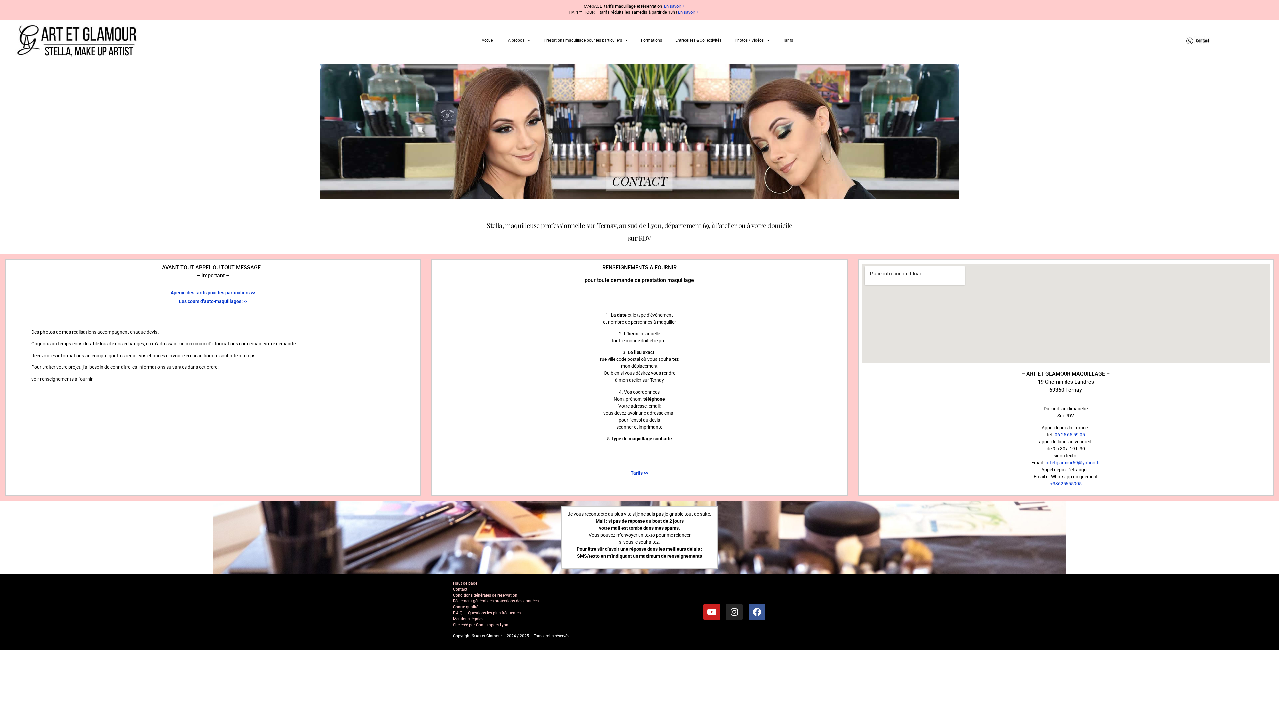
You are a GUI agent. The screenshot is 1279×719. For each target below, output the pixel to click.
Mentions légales (468, 619)
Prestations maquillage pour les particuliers (583, 40)
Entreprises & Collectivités (698, 40)
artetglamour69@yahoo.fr (1073, 462)
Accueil (488, 40)
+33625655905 (1066, 483)
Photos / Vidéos (749, 40)
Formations (651, 40)
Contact (460, 589)
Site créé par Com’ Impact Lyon (480, 625)
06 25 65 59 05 (1070, 434)
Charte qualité (465, 607)
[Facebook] (757, 612)
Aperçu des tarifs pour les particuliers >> (213, 292)
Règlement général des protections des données (496, 601)
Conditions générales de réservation (485, 595)
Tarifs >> (639, 473)
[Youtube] (711, 612)
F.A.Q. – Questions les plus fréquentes (487, 613)
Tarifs (788, 40)
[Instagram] (734, 612)
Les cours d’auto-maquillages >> (213, 301)
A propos (516, 40)
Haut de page (465, 583)
